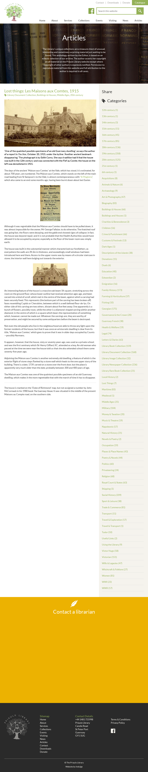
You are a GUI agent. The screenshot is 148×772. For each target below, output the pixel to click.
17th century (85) (110, 141)
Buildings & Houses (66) (114, 209)
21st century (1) (110, 166)
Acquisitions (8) (110, 178)
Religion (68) (108, 476)
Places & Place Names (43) (115, 451)
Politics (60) (108, 464)
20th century (76, 95)
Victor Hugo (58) (110, 551)
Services (68, 20)
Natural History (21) (112, 433)
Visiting (112, 20)
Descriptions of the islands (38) (117, 253)
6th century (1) (109, 172)
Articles (138, 20)
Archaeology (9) (110, 190)
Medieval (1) (108, 395)
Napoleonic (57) (110, 426)
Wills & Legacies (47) (112, 563)
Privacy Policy (118, 722)
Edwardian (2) (109, 277)
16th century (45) (110, 135)
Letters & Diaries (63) (112, 339)
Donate (126, 2)
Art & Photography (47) (113, 197)
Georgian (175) (109, 308)
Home (42, 20)
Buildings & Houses (46, 95)
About (54, 20)
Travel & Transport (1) (112, 526)
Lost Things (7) (109, 383)
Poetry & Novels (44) (112, 457)
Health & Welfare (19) (113, 327)
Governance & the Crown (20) (117, 315)
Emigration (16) (109, 284)
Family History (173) (112, 290)
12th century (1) (110, 110)
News (125, 20)
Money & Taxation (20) (113, 414)
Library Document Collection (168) (119, 352)
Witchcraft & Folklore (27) (115, 569)
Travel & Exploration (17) (114, 519)
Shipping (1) (108, 488)
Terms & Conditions (120, 719)
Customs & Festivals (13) (114, 240)
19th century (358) (111, 153)
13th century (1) (110, 116)
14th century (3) (110, 122)
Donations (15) (109, 259)
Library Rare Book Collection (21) (118, 370)
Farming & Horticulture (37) (116, 296)
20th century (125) (111, 159)
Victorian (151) (109, 557)
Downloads (113, 2)
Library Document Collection (21, 95)
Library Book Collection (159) (116, 346)
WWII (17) (107, 588)
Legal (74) (107, 333)
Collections (84, 20)
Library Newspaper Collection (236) (119, 364)
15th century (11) (110, 128)
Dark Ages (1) (108, 246)
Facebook (91, 11)
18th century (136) (111, 147)
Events (99, 20)
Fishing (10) (108, 302)
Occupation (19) (110, 445)
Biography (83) (109, 203)
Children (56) (108, 228)
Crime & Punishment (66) (114, 234)
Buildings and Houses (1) (114, 215)
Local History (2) (110, 377)
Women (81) (108, 575)
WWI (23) (107, 582)
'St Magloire (86, 177)
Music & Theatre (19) (112, 420)
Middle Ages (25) (110, 402)
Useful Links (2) (109, 538)
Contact (100, 2)
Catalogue (140, 2)
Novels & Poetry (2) (111, 439)
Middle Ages (63, 95)
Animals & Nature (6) (112, 184)
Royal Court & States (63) (114, 482)
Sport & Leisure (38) (112, 501)
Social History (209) (111, 495)
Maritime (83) (109, 389)
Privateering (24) (110, 470)
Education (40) (109, 271)
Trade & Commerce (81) (113, 507)
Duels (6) (106, 265)
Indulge (79, 767)
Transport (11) (109, 513)
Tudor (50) (107, 532)
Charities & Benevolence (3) (115, 221)
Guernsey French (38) (112, 321)
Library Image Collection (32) (116, 358)
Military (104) (109, 408)
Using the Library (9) (112, 544)
